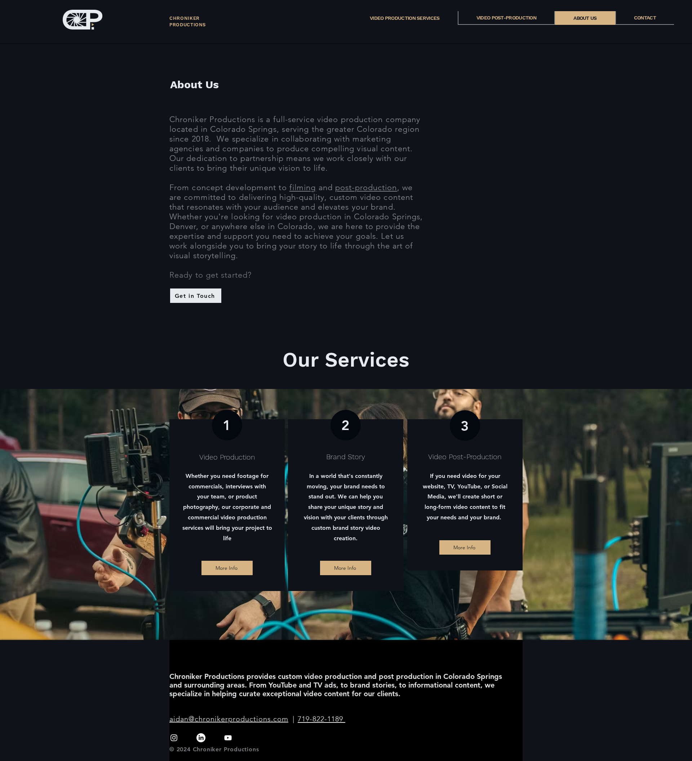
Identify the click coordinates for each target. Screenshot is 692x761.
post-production (366, 187)
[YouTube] (227, 737)
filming (302, 187)
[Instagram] (173, 737)
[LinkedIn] (200, 737)
